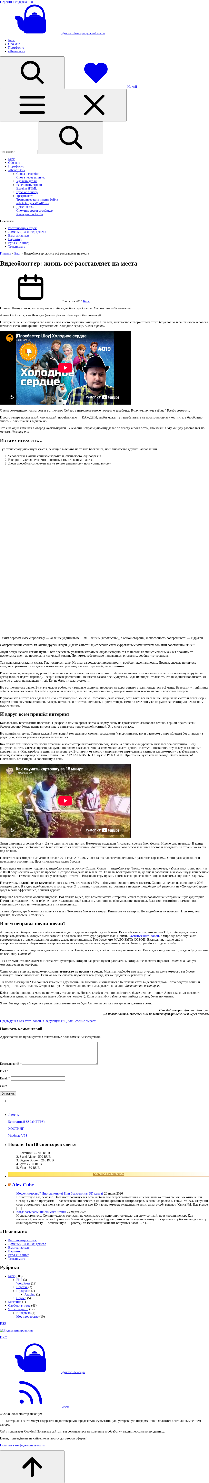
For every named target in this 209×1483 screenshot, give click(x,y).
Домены (14, 1114)
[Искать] (71, 137)
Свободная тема (19, 1305)
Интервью (23, 1313)
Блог (11, 40)
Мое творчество (27, 1316)
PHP (19, 1279)
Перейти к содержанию (16, 1)
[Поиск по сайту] (32, 72)
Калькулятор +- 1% (29, 214)
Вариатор (14, 239)
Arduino (29, 1294)
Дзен (65, 1407)
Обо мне (14, 44)
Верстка (22, 1287)
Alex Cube (23, 1184)
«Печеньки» (16, 51)
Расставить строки (29, 184)
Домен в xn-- (25, 207)
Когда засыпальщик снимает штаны (41, 1212)
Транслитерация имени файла (37, 199)
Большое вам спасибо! (108, 1174)
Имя (4, 1070)
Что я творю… (18, 1309)
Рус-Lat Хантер (27, 192)
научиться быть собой (144, 936)
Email (5, 1078)
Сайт (3, 1086)
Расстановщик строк (22, 228)
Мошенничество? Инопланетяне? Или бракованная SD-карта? (59, 1193)
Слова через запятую (30, 177)
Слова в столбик (27, 173)
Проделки (23, 1290)
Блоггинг (14, 1302)
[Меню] (63, 105)
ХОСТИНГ (16, 1128)
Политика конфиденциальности (22, 1445)
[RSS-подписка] (30, 1407)
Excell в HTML (26, 188)
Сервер (21, 1298)
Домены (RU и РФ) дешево (27, 231)
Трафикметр (24, 195)
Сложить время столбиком (34, 210)
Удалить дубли (26, 181)
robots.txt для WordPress (32, 203)
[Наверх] (32, 1466)
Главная (5, 253)
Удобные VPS (17, 1135)
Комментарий (11, 1063)
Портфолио (16, 47)
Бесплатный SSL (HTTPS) (26, 1121)
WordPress (23, 1283)
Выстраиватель (18, 235)
